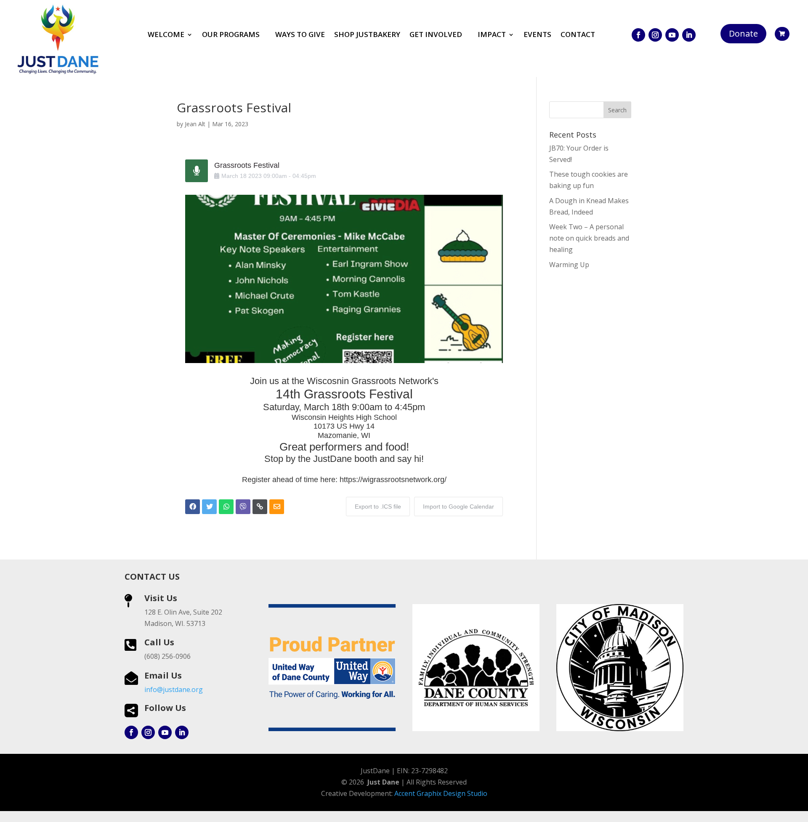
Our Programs (231, 35)
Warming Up (569, 264)
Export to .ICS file (378, 506)
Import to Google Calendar (458, 506)
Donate (743, 33)
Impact (492, 35)
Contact (578, 35)
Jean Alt (195, 124)
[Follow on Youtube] (672, 35)
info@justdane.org (173, 689)
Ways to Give (300, 35)
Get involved (435, 35)
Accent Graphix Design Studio (440, 793)
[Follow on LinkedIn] (689, 35)
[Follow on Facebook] (638, 35)
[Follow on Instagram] (655, 35)
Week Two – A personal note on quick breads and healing (589, 238)
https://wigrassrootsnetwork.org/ (393, 479)
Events (537, 35)
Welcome (166, 35)
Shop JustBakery (367, 35)
